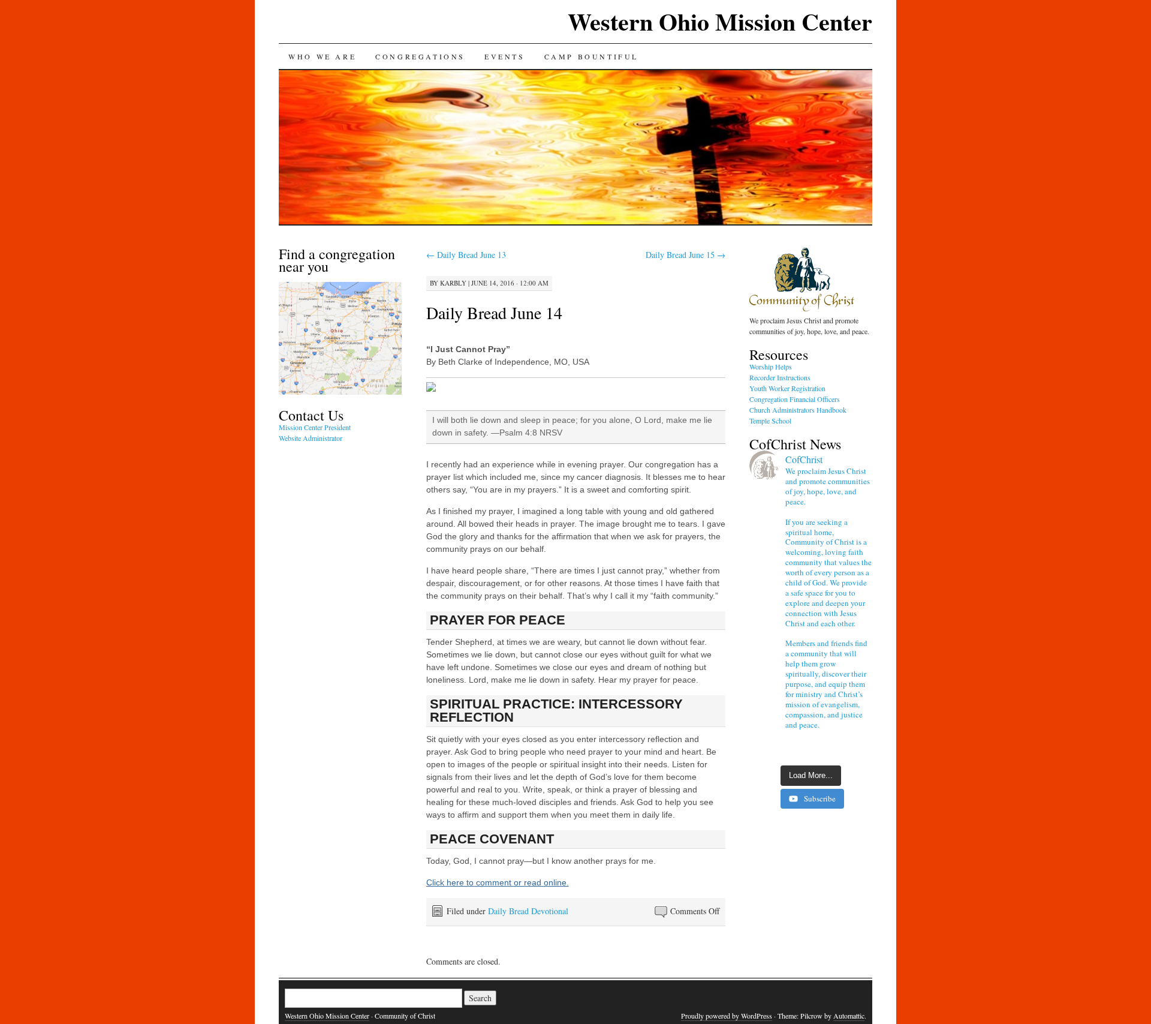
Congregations (420, 56)
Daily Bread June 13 (466, 254)
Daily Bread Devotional (528, 911)
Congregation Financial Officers (794, 399)
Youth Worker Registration (787, 388)
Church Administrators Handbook (797, 410)
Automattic (848, 1015)
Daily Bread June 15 (685, 254)
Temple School (770, 420)
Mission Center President (315, 427)
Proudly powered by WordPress (726, 1015)
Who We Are (322, 56)
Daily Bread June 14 (494, 312)
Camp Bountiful (591, 56)
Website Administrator (310, 438)
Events (504, 56)
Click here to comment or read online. (497, 882)
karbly (453, 282)
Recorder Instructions (779, 377)
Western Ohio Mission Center (720, 21)
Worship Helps (770, 366)
